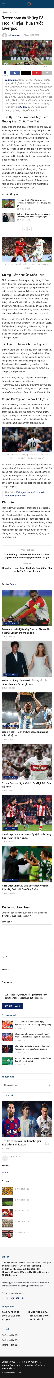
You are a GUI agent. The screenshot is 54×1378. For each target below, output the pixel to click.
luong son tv (9, 1266)
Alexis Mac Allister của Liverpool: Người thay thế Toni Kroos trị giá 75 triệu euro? (32, 1035)
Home (4, 13)
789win (9, 1269)
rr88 (37, 1269)
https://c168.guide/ (10, 1272)
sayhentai (31, 1263)
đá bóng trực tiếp (34, 1266)
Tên (4, 957)
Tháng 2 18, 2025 (24, 209)
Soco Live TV (20, 1266)
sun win (45, 1272)
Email (5, 969)
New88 (14, 1263)
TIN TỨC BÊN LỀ (15, 13)
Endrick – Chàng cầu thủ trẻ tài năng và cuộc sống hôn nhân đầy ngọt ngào (33, 215)
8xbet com (12, 1275)
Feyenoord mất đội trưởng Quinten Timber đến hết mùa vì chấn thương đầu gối (34, 203)
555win (23, 1272)
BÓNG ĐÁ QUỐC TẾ (10, 1312)
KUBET (39, 1263)
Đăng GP (6, 1319)
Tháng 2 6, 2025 (9, 842)
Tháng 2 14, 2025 (24, 220)
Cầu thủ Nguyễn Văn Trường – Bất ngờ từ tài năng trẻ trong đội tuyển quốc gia (32, 1047)
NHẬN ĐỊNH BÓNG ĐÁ (37, 1312)
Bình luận (7, 921)
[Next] (29, 229)
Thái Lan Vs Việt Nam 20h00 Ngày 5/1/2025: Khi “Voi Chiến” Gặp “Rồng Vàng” (33, 1023)
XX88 (32, 1269)
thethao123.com (14, 1373)
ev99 (29, 1272)
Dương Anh (15, 35)
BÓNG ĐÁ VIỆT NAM (11, 1316)
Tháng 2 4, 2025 (9, 893)
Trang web (7, 982)
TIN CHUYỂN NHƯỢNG (38, 1316)
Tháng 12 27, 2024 (31, 35)
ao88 (39, 1272)
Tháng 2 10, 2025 (9, 790)
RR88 (27, 1269)
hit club (5, 1173)
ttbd (4, 1269)
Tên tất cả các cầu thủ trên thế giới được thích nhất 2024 (21, 1142)
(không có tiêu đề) (10, 1335)
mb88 (33, 1272)
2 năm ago (20, 1028)
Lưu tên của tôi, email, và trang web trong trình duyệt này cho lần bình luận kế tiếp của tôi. (26, 996)
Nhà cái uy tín (19, 1269)
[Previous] (24, 229)
